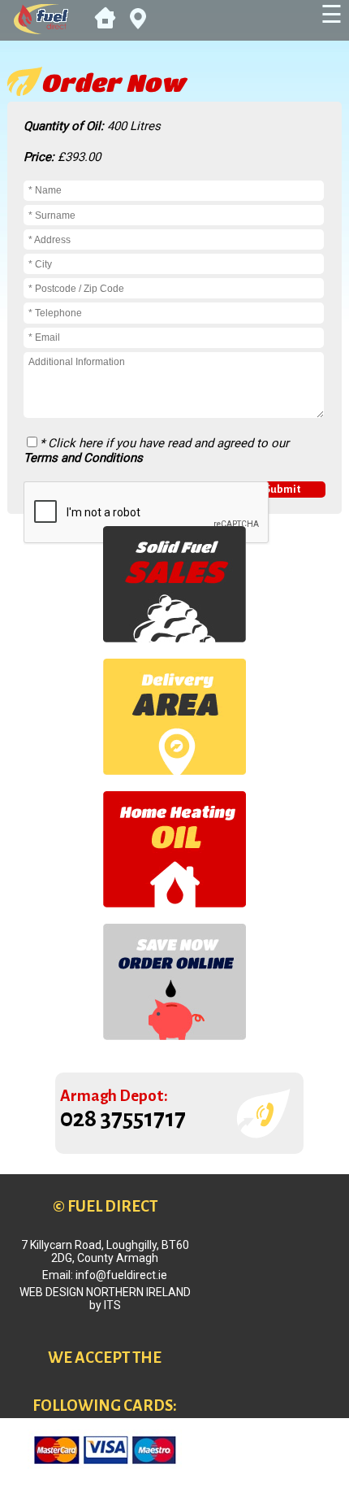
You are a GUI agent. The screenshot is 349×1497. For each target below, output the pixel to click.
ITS (112, 1305)
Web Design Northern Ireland (105, 1292)
